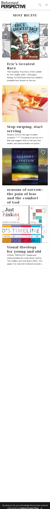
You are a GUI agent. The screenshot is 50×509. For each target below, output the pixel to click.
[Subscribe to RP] (43, 27)
